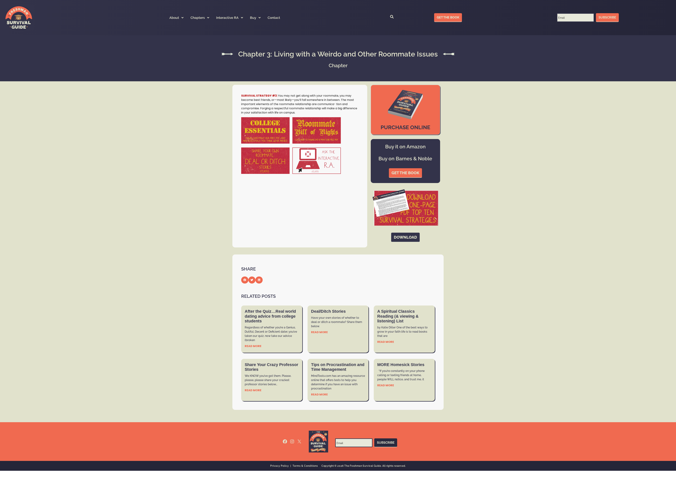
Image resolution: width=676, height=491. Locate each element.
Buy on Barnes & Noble (405, 159)
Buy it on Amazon (405, 147)
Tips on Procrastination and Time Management (337, 367)
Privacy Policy (279, 465)
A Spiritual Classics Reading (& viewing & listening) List (398, 316)
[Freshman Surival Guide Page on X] (299, 441)
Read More (253, 346)
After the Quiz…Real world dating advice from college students (270, 316)
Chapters (197, 18)
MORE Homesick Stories (400, 364)
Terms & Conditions (305, 465)
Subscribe (607, 17)
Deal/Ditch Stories (328, 311)
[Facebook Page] (285, 441)
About (174, 18)
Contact (274, 18)
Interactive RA (227, 18)
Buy (253, 18)
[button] (391, 17)
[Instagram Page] (292, 441)
